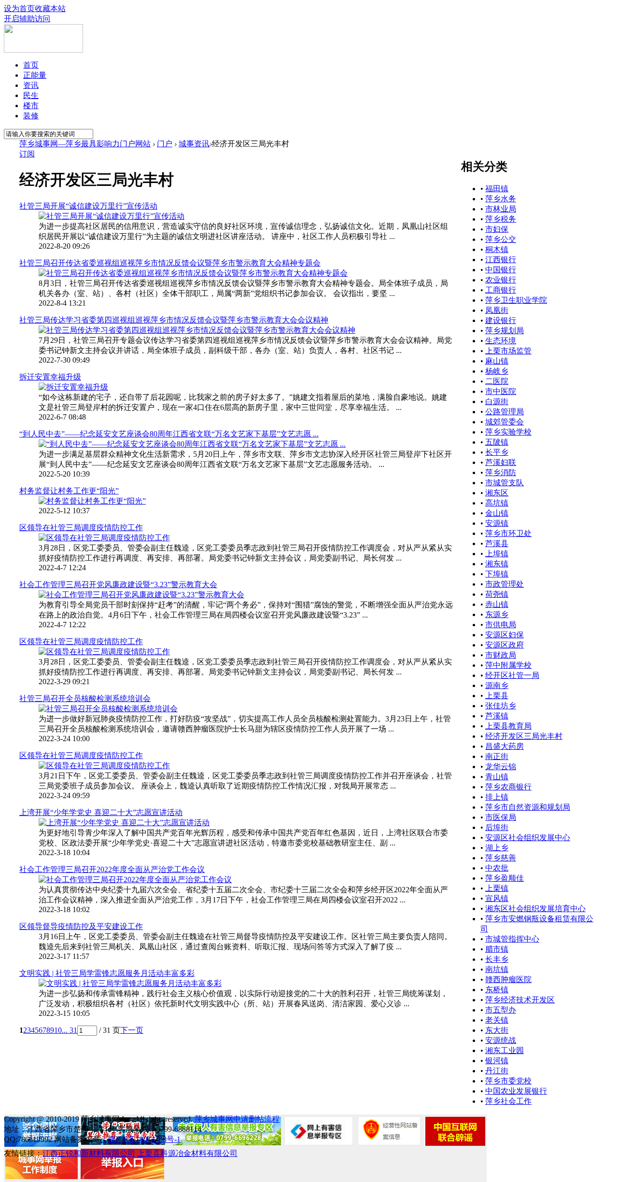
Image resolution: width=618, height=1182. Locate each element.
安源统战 (500, 1040)
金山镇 (496, 513)
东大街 (496, 1030)
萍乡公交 (500, 239)
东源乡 (496, 614)
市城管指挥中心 (512, 939)
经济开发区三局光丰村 (523, 736)
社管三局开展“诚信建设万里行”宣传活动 (88, 206)
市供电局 (500, 624)
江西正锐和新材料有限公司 (88, 1153)
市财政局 (500, 655)
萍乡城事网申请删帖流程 (237, 1119)
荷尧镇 (496, 594)
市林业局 (500, 209)
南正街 (496, 756)
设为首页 (19, 8)
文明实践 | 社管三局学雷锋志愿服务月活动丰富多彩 (107, 973)
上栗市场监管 (508, 351)
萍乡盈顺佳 (504, 878)
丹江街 (496, 1071)
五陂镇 (496, 442)
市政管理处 (504, 584)
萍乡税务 (500, 219)
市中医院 (500, 391)
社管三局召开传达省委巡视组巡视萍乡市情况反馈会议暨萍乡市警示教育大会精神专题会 (170, 263)
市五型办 (500, 1010)
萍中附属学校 (508, 665)
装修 (31, 116)
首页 (31, 65)
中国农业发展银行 (516, 1091)
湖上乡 (496, 848)
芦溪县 (496, 543)
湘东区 (496, 493)
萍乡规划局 (504, 330)
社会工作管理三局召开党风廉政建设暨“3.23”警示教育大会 (118, 584)
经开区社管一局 (512, 675)
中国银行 (500, 270)
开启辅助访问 (27, 18)
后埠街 (496, 827)
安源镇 (496, 523)
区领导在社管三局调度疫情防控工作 (81, 527)
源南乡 (496, 685)
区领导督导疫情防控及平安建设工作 (81, 926)
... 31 (69, 1030)
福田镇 (496, 188)
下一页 (131, 1030)
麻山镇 (496, 361)
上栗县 (496, 695)
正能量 (34, 75)
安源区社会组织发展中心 (527, 837)
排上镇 (496, 797)
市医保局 (500, 817)
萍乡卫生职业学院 (516, 300)
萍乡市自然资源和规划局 (527, 807)
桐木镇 (496, 249)
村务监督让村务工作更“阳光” (69, 491)
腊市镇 (496, 949)
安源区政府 (504, 645)
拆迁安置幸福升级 (50, 377)
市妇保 (496, 229)
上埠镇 (496, 553)
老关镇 (496, 1020)
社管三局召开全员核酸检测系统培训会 (85, 698)
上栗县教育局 (508, 726)
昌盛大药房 (504, 746)
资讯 (31, 85)
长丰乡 (496, 959)
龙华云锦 (500, 766)
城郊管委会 (504, 422)
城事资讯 (194, 144)
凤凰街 (496, 310)
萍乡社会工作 (508, 1101)
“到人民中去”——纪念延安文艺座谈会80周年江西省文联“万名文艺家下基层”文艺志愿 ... (169, 434)
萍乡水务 (500, 199)
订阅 (27, 154)
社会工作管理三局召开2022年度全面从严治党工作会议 (112, 869)
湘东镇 (496, 564)
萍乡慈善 (500, 858)
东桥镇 (496, 989)
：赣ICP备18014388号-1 (140, 1139)
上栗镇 (496, 888)
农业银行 (500, 280)
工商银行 (500, 290)
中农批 (496, 868)
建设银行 (500, 320)
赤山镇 (496, 604)
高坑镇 (496, 503)
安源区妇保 (504, 635)
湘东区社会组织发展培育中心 (535, 908)
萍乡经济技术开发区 (520, 1000)
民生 (31, 95)
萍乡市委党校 (508, 1081)
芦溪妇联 (500, 462)
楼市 (31, 105)
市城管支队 (504, 482)
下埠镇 (496, 574)
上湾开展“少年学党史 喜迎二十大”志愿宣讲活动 (101, 812)
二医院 (496, 381)
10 (58, 1030)
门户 (164, 144)
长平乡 (496, 452)
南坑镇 (496, 969)
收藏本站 (50, 8)
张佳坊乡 (500, 706)
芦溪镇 (496, 716)
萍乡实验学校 (508, 432)
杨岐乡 (496, 371)
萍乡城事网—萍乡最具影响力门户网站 (85, 144)
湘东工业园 (504, 1050)
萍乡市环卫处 (508, 533)
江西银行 (500, 259)
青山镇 (496, 777)
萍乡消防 (500, 472)
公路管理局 (504, 412)
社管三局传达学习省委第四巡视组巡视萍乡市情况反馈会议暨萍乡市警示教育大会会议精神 (173, 320)
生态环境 (500, 341)
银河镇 (496, 1060)
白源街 (496, 401)
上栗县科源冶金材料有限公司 (187, 1153)
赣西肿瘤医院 (508, 979)
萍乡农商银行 (508, 787)
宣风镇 (496, 898)
